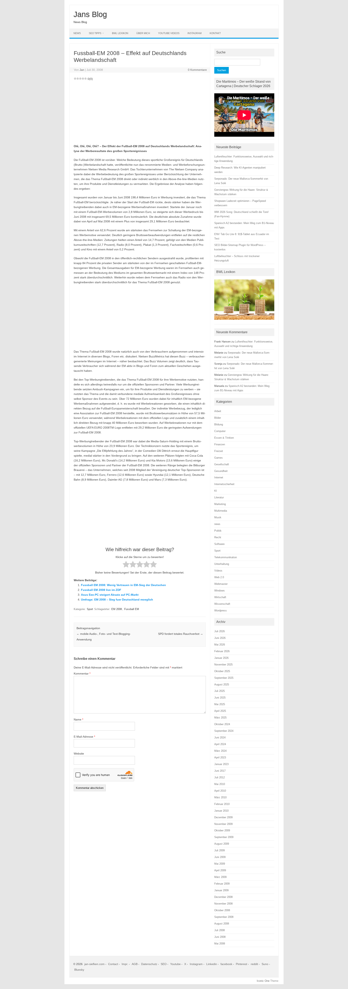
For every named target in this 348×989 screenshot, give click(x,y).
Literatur (219, 497)
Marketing (220, 504)
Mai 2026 (219, 644)
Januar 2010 (221, 810)
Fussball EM (131, 609)
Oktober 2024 (222, 724)
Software (219, 544)
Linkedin (211, 964)
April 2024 (220, 744)
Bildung (218, 424)
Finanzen (219, 444)
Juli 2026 (219, 631)
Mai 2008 (219, 943)
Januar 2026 (221, 657)
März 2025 (220, 717)
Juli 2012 (219, 777)
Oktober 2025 (222, 671)
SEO (164, 964)
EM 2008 (116, 609)
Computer (220, 431)
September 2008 (223, 916)
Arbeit (217, 411)
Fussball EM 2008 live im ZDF (101, 589)
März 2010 (220, 797)
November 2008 (223, 903)
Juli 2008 (219, 930)
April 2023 (220, 757)
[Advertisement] (140, 111)
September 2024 (223, 730)
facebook (226, 964)
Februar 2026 (222, 651)
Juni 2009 (220, 857)
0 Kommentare (197, 69)
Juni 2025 (220, 697)
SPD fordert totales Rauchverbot (180, 633)
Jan (82, 69)
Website (79, 753)
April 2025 (220, 710)
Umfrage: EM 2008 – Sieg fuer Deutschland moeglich (117, 599)
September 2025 (223, 677)
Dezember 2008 (223, 896)
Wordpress (220, 610)
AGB (135, 964)
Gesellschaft (221, 464)
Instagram (194, 33)
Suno (265, 964)
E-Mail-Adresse (84, 736)
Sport (90, 609)
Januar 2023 (221, 764)
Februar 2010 (222, 804)
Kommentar (82, 673)
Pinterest (241, 964)
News (77, 33)
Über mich (143, 33)
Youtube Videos (168, 33)
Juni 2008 (220, 936)
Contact (113, 964)
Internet (218, 477)
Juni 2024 (220, 737)
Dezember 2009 (223, 817)
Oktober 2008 (222, 910)
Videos (218, 570)
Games (218, 457)
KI (215, 490)
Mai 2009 (219, 863)
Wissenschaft (222, 603)
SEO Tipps (95, 33)
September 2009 (223, 837)
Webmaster (221, 583)
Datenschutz (149, 964)
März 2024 (220, 750)
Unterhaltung (221, 563)
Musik (217, 517)
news (217, 524)
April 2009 (220, 870)
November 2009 (223, 824)
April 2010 (220, 790)
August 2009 (221, 843)
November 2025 (223, 664)
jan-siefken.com (94, 964)
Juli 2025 (219, 690)
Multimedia (220, 510)
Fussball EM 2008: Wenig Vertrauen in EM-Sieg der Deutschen (123, 585)
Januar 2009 (221, 890)
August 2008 (221, 923)
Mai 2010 (219, 784)
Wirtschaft (220, 597)
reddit (254, 964)
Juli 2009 (219, 850)
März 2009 (220, 877)
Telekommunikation (225, 557)
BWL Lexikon (120, 33)
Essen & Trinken (224, 437)
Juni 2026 (220, 637)
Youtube (175, 964)
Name (78, 719)
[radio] (126, 565)
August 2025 (221, 684)
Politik (218, 530)
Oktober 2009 (222, 830)
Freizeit (218, 451)
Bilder (217, 417)
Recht (217, 537)
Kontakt (215, 33)
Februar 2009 (222, 883)
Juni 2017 (220, 770)
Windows (219, 590)
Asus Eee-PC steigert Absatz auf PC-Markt (110, 594)
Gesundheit (221, 471)
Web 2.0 (219, 577)
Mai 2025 (219, 704)
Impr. (125, 964)
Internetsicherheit (224, 484)
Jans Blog (90, 14)
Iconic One (263, 980)
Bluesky (79, 969)
